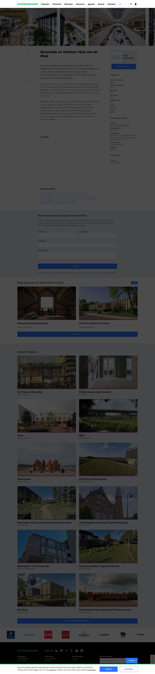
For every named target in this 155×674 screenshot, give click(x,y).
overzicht (52, 670)
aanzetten (92, 670)
